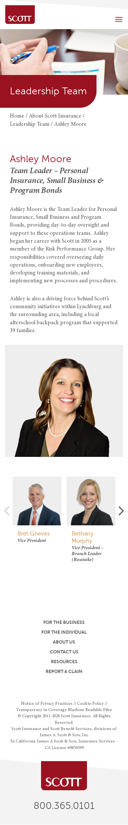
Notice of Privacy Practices (47, 704)
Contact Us (64, 651)
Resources (64, 661)
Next (121, 510)
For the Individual (64, 632)
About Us (64, 642)
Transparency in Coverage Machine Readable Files (64, 710)
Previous (6, 510)
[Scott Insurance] (20, 14)
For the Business (64, 622)
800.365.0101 (64, 805)
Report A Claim (64, 671)
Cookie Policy (90, 704)
